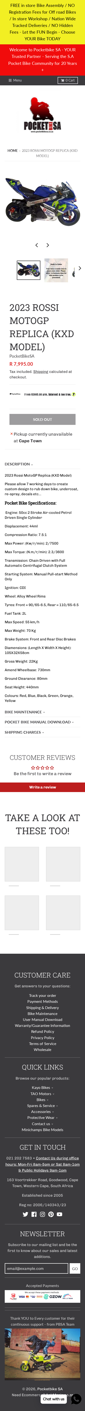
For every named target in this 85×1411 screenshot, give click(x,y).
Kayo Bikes (41, 1087)
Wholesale (42, 1049)
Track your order (42, 995)
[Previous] (37, 245)
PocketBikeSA (21, 356)
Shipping (40, 371)
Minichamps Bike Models (42, 1129)
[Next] (47, 245)
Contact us (41, 1123)
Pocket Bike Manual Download (38, 722)
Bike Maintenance (23, 712)
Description (17, 464)
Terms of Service (42, 1043)
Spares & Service (41, 1105)
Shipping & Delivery (42, 1007)
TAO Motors (40, 1093)
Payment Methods (42, 1001)
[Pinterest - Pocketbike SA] (51, 1214)
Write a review (42, 787)
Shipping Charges (23, 732)
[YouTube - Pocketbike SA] (59, 1214)
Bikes (41, 1099)
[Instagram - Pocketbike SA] (42, 1214)
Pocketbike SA (50, 1389)
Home (13, 151)
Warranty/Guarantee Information (42, 1025)
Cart (70, 80)
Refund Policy (42, 1031)
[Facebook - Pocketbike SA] (34, 1214)
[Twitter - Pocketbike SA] (25, 1214)
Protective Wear (41, 1117)
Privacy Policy (42, 1037)
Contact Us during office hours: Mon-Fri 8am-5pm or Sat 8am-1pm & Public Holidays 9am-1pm (42, 1164)
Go (75, 1268)
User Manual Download (42, 1019)
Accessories (41, 1111)
